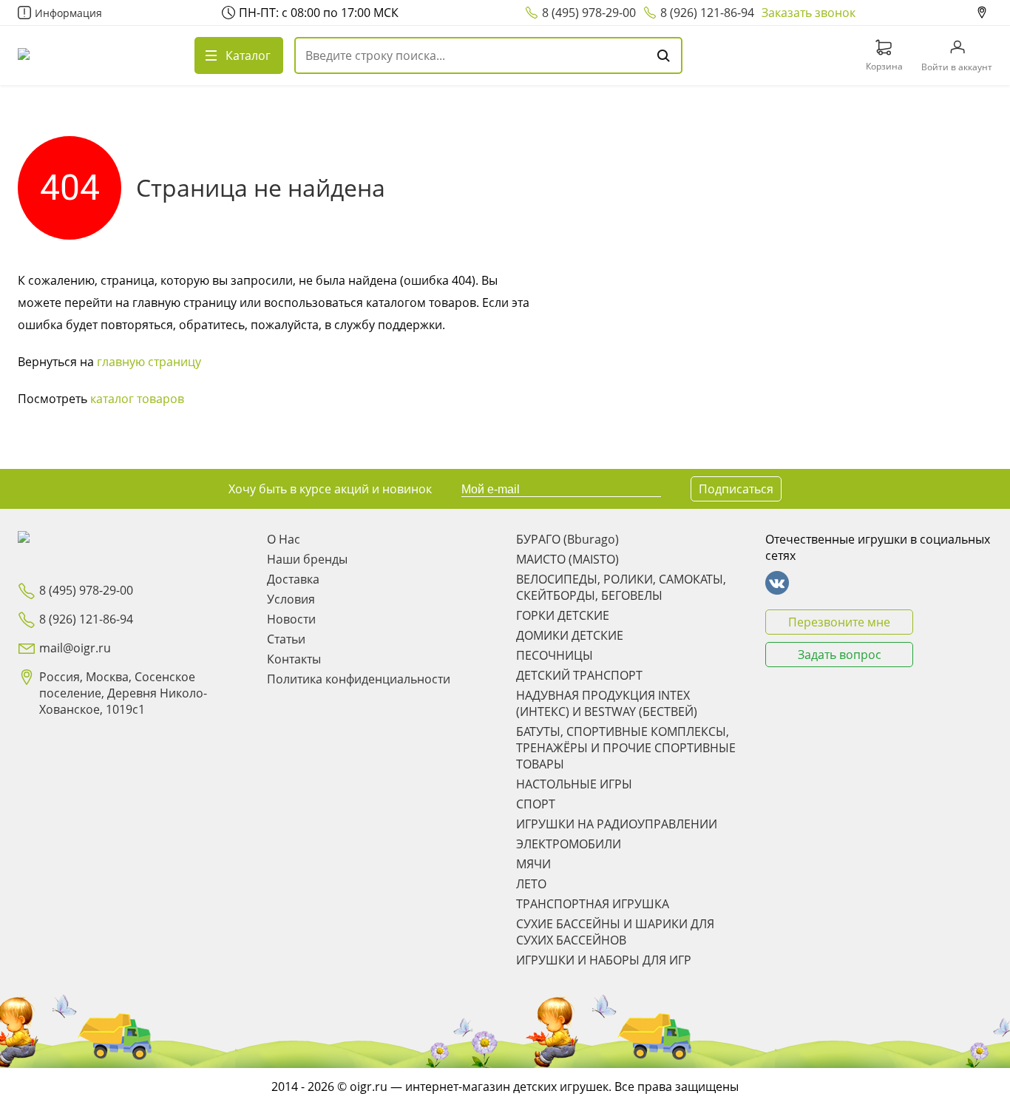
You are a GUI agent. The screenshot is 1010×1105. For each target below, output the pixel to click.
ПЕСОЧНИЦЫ (554, 655)
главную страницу (149, 362)
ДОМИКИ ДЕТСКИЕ (569, 635)
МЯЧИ (533, 864)
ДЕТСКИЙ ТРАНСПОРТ (579, 675)
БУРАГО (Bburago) (567, 539)
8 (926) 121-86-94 (707, 12)
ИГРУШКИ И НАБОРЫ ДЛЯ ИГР (603, 960)
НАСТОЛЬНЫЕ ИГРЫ (574, 784)
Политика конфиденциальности (358, 679)
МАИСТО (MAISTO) (567, 559)
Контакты (294, 659)
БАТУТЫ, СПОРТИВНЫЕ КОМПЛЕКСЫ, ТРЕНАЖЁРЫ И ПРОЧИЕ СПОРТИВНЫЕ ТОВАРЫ (626, 747)
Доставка (293, 579)
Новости (291, 619)
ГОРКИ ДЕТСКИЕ (562, 615)
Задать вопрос (839, 654)
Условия (291, 599)
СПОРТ (535, 804)
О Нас (283, 539)
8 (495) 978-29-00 (589, 12)
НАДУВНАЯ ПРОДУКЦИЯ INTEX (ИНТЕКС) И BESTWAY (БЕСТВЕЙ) (606, 703)
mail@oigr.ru (75, 648)
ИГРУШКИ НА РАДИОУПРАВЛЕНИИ (616, 824)
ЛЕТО (531, 884)
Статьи (286, 639)
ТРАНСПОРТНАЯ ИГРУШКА (592, 904)
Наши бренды (307, 559)
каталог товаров (137, 399)
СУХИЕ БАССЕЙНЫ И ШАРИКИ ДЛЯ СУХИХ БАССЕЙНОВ (615, 932)
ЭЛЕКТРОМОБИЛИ (568, 844)
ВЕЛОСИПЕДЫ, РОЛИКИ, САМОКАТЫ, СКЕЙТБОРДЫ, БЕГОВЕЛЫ (621, 587)
